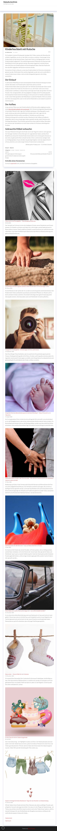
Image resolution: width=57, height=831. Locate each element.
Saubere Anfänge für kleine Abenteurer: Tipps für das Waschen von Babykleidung (26, 801)
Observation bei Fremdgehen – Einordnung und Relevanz (20, 221)
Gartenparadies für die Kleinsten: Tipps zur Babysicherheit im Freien (23, 545)
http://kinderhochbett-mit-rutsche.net (19, 109)
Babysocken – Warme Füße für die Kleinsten (17, 674)
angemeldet (13, 163)
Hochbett (12, 150)
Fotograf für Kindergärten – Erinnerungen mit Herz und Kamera (22, 349)
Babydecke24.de (10, 2)
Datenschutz (8, 818)
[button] (3, 828)
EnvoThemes (31, 828)
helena (16, 52)
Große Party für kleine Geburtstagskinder (16, 737)
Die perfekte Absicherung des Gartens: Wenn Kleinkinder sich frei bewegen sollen (27, 286)
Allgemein (12, 147)
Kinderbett (17, 150)
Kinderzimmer (22, 150)
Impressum (8, 820)
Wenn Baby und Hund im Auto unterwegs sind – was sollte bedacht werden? (25, 611)
